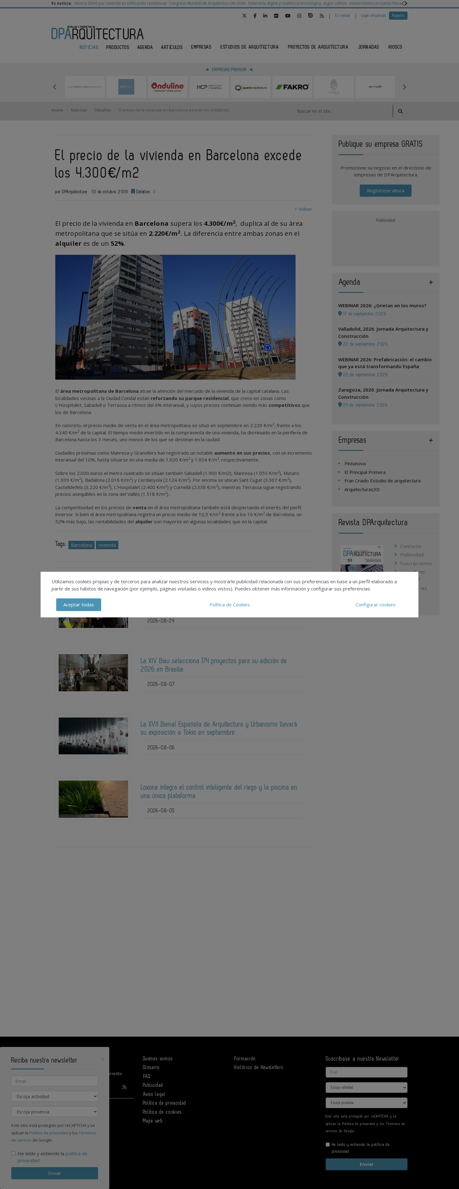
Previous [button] (55, 87)
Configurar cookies (376, 604)
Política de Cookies (230, 604)
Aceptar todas (78, 604)
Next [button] (404, 87)
